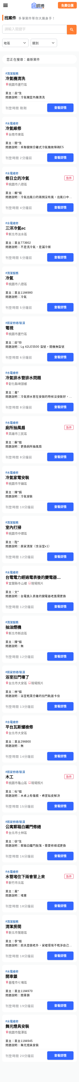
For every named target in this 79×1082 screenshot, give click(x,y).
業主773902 (22, 242)
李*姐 (18, 941)
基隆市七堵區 (18, 982)
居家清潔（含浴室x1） (36, 546)
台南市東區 (16, 134)
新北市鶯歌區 (18, 932)
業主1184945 (23, 1041)
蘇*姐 (18, 442)
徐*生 (18, 841)
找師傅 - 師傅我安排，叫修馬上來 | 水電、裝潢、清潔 (39, 5)
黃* (16, 392)
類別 (35, 43)
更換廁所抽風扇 (31, 446)
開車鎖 (25, 995)
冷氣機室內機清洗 (33, 97)
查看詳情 (60, 107)
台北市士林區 (18, 833)
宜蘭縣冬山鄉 (18, 583)
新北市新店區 (18, 633)
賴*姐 (18, 193)
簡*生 (18, 143)
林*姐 (18, 691)
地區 (7, 43)
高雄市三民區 (18, 433)
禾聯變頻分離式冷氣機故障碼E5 (42, 147)
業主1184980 (23, 292)
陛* (16, 542)
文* (16, 592)
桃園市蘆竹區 (18, 84)
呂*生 (18, 93)
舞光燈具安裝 (30, 1045)
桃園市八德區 (18, 184)
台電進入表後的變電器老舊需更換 (43, 596)
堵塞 (24, 895)
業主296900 (22, 741)
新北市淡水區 (18, 234)
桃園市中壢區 (18, 533)
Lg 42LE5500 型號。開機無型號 (43, 346)
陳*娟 (18, 492)
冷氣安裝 (27, 496)
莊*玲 (18, 342)
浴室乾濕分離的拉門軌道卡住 (40, 696)
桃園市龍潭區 (18, 1032)
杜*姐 (18, 791)
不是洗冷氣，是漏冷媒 (36, 247)
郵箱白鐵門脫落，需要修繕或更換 (43, 845)
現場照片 (37, 583)
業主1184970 (23, 991)
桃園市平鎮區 (18, 483)
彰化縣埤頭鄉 (18, 384)
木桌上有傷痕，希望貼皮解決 (40, 795)
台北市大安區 (18, 683)
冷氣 (24, 296)
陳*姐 (18, 641)
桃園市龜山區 (18, 783)
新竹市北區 (16, 882)
